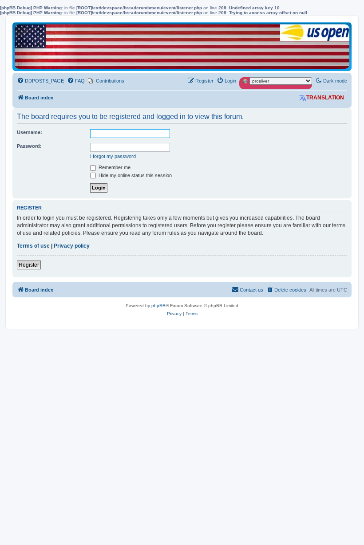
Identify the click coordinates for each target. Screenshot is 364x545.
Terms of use (33, 246)
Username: (29, 132)
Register (29, 265)
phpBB (158, 305)
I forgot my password (113, 156)
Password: (29, 146)
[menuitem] (40, 80)
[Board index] (182, 46)
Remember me (114, 167)
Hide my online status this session (134, 175)
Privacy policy (72, 246)
